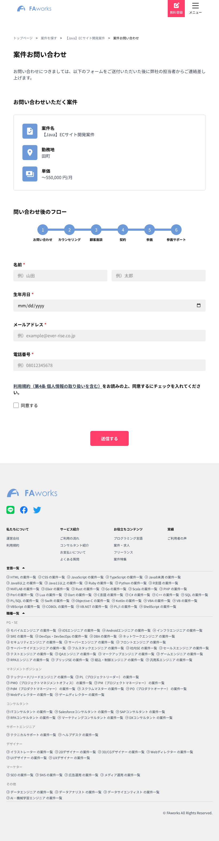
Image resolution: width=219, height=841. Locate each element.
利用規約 (12, 545)
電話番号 (23, 354)
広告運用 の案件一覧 (83, 774)
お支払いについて (73, 552)
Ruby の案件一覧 (101, 583)
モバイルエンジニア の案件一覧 (33, 630)
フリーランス (123, 552)
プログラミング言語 (128, 538)
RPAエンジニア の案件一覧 (29, 659)
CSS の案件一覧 (53, 577)
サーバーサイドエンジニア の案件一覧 (38, 648)
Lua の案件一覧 (51, 594)
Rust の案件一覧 (87, 588)
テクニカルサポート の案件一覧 (33, 734)
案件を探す (49, 38)
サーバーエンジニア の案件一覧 (91, 642)
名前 (19, 264)
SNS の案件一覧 (51, 774)
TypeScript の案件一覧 (126, 577)
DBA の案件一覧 (105, 636)
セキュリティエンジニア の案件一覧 (36, 642)
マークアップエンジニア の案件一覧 (128, 653)
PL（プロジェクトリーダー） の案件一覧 (109, 677)
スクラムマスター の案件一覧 (102, 688)
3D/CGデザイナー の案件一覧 (123, 751)
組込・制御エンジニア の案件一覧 (119, 659)
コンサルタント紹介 (74, 545)
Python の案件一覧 (133, 583)
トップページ (23, 38)
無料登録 (176, 12)
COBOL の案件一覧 (60, 606)
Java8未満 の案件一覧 (165, 577)
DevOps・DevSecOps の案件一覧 (63, 636)
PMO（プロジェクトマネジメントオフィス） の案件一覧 (51, 682)
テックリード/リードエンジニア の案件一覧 (41, 677)
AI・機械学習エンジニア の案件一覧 (36, 797)
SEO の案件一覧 (21, 774)
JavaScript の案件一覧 (87, 577)
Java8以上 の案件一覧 (26, 583)
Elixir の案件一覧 (57, 588)
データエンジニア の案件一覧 (31, 792)
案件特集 (120, 559)
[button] (109, 568)
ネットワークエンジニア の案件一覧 (149, 636)
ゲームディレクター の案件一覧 (81, 694)
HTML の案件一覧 (23, 577)
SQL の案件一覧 (196, 594)
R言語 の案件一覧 (165, 583)
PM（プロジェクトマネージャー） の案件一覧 (131, 682)
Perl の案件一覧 (21, 594)
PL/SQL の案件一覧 (24, 600)
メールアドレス (29, 324)
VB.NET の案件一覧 (94, 606)
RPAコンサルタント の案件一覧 (33, 717)
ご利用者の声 (177, 538)
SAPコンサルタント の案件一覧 (142, 711)
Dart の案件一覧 (80, 594)
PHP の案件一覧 (175, 588)
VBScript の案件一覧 (25, 606)
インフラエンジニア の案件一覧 (179, 630)
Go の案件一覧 (115, 588)
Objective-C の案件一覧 (93, 600)
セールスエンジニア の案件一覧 (186, 648)
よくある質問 (69, 559)
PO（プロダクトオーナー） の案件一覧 (158, 688)
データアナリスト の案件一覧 (80, 792)
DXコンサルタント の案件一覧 (151, 717)
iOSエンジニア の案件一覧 (81, 630)
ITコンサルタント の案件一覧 (31, 711)
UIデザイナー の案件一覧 (28, 757)
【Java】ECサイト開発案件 (85, 38)
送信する (109, 438)
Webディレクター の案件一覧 (31, 694)
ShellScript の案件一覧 (159, 606)
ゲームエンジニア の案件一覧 (182, 653)
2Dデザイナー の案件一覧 (77, 751)
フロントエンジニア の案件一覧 (143, 642)
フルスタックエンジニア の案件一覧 (98, 648)
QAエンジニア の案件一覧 (77, 653)
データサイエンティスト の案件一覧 (133, 792)
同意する (29, 405)
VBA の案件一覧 (159, 600)
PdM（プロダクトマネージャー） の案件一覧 (42, 688)
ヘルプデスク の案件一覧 (80, 734)
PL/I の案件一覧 (125, 606)
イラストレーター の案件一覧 (31, 751)
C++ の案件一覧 (167, 594)
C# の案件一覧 (139, 594)
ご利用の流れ (69, 538)
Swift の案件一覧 (57, 600)
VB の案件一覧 (187, 600)
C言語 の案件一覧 (110, 594)
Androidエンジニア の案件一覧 (128, 630)
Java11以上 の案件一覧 (66, 583)
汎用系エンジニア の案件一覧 (171, 659)
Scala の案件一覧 (144, 588)
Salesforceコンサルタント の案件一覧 (86, 711)
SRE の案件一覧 (21, 636)
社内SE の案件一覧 (143, 648)
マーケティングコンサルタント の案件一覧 (92, 717)
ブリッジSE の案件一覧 (72, 659)
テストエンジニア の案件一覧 (31, 653)
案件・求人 (122, 545)
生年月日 (23, 294)
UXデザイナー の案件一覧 (71, 757)
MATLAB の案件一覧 (24, 588)
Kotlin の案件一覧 (129, 600)
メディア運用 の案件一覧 (122, 774)
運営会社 (12, 538)
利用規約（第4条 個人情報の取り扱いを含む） (57, 386)
